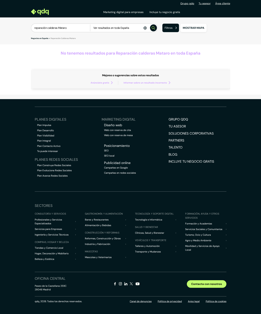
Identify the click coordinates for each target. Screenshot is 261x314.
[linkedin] (125, 284)
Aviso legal (194, 301)
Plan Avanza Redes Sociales (52, 175)
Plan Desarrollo (45, 130)
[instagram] (120, 284)
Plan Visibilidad (45, 135)
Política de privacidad (170, 301)
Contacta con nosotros (206, 284)
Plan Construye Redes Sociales (54, 165)
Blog (173, 154)
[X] (131, 284)
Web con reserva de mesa (118, 135)
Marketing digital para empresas (123, 12)
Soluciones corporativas (191, 133)
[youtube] (137, 285)
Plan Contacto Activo (48, 146)
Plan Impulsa (44, 125)
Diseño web (113, 125)
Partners (176, 140)
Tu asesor (205, 3)
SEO (106, 150)
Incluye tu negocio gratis (165, 12)
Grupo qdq (187, 3)
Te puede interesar (47, 151)
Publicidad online (117, 163)
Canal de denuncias (141, 301)
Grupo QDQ (178, 119)
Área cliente (222, 3)
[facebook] (115, 284)
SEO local (109, 155)
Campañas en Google (116, 167)
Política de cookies (216, 301)
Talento (175, 147)
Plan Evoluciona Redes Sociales (54, 170)
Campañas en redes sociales (120, 172)
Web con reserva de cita (117, 130)
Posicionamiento (117, 146)
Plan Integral (44, 140)
